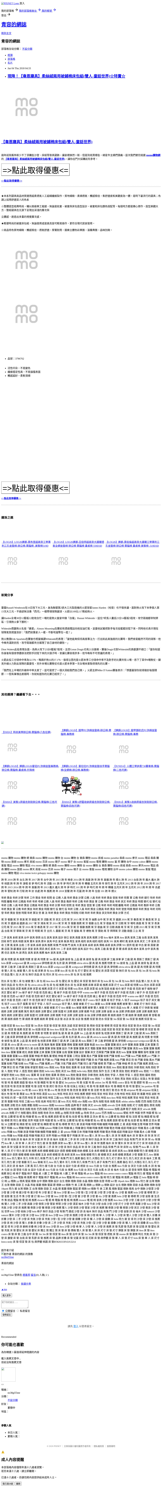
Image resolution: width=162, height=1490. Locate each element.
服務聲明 (111, 1446)
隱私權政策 (99, 1446)
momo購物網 (153, 155)
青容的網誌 (14, 24)
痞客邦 (26, 1275)
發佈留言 (7, 1315)
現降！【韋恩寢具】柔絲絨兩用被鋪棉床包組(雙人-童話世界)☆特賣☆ (66, 76)
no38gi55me (7, 1257)
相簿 (10, 55)
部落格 (11, 59)
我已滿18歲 (8, 1484)
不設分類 (27, 49)
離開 (18, 1484)
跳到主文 (6, 33)
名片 (10, 62)
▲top (4, 1289)
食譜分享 (26, 1283)
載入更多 (7, 1295)
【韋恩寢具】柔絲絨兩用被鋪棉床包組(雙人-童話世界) (46, 142)
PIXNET (57, 1446)
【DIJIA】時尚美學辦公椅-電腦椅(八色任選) (26, 732)
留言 (33, 1275)
